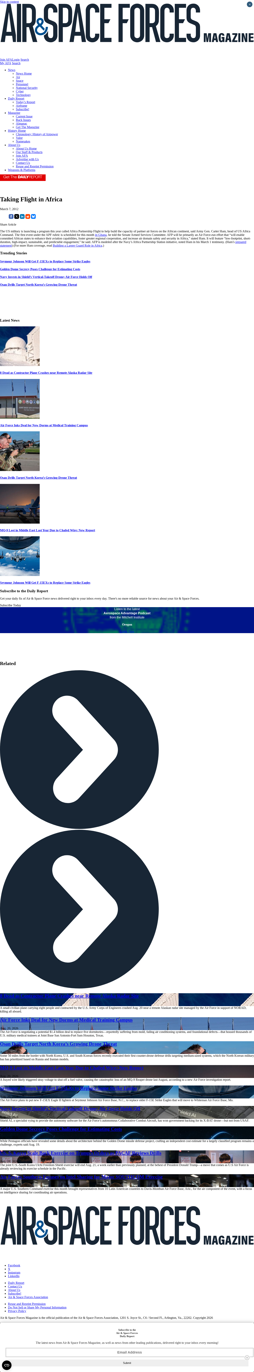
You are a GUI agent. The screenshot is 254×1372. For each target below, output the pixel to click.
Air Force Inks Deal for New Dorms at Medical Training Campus (44, 425)
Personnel (22, 84)
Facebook (14, 1265)
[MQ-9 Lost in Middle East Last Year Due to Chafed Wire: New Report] (20, 522)
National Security (27, 87)
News (11, 70)
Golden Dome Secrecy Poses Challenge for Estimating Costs (61, 1129)
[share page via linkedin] (22, 217)
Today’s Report (25, 102)
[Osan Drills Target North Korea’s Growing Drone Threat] (20, 470)
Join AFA (6, 59)
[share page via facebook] (11, 217)
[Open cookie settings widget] (7, 1365)
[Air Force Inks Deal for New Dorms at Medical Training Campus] (20, 417)
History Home (17, 130)
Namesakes (23, 141)
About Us (14, 145)
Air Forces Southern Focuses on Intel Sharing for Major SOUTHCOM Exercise (81, 1176)
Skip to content (9, 1)
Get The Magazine (27, 127)
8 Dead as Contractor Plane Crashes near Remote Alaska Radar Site (46, 372)
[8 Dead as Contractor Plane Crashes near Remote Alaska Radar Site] (20, 365)
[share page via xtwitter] (16, 217)
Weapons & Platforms (21, 170)
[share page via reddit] (27, 217)
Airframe (21, 105)
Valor (19, 137)
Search (24, 59)
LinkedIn (13, 1276)
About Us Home (26, 148)
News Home (24, 73)
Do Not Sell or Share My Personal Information (37, 1307)
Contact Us (23, 162)
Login (16, 59)
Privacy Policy (17, 1311)
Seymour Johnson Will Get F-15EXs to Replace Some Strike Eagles (45, 582)
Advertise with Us (27, 159)
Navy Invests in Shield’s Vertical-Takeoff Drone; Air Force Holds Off (70, 1108)
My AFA (5, 63)
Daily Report (16, 98)
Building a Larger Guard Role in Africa (77, 245)
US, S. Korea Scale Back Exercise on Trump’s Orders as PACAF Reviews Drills (80, 1153)
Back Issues (23, 120)
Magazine (14, 112)
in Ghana (101, 235)
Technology (23, 95)
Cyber (20, 91)
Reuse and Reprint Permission (35, 166)
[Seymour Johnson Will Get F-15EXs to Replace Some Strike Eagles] (20, 575)
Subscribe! (22, 109)
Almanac (21, 123)
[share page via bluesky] (33, 217)
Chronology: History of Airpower (37, 134)
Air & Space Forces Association (28, 1297)
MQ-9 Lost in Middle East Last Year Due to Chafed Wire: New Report (47, 530)
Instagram (14, 1272)
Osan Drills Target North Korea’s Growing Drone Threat (38, 477)
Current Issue (24, 116)
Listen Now (127, 631)
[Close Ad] (247, 1358)
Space (19, 80)
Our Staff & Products (29, 152)
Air (18, 77)
